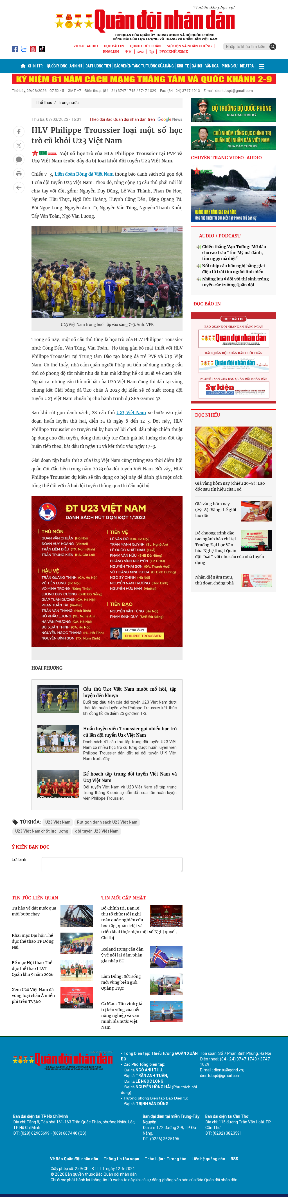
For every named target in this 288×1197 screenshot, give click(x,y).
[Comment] (18, 159)
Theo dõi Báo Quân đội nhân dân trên (122, 119)
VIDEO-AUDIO (85, 46)
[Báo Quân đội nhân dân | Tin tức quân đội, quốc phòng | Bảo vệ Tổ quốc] (144, 23)
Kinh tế (183, 66)
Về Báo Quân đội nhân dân (74, 1158)
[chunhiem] (233, 138)
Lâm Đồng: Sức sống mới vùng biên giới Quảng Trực (121, 982)
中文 (128, 51)
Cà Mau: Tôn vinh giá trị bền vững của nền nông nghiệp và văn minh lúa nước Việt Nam (121, 1015)
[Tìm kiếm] (272, 46)
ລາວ (141, 51)
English (111, 51)
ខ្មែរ (152, 51)
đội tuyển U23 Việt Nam (96, 831)
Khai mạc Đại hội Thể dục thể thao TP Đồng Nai (33, 941)
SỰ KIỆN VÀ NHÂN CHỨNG (189, 46)
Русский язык (173, 51)
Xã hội (197, 66)
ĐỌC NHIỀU (207, 415)
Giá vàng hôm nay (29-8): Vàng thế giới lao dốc (215, 509)
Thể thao (44, 102)
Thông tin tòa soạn (121, 1158)
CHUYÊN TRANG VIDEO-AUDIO (226, 157)
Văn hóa (211, 66)
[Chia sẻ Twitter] (18, 145)
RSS (234, 1158)
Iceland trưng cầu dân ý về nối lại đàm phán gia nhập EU (122, 955)
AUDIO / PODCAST (219, 236)
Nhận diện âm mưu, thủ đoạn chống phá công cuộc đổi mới (214, 583)
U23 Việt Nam (131, 412)
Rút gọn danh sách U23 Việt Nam (107, 822)
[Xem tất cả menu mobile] (261, 66)
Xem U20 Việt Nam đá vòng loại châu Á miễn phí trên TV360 (33, 995)
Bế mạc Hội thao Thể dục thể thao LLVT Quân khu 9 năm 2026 (32, 968)
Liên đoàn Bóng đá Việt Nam (84, 174)
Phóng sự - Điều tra (237, 66)
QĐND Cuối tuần (145, 46)
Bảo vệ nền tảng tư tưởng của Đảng (144, 66)
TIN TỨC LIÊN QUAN (35, 898)
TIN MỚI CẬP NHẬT (123, 898)
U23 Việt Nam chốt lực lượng (41, 831)
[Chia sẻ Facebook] (18, 131)
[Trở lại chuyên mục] (18, 187)
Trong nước (68, 102)
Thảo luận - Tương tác (165, 1158)
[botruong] (233, 110)
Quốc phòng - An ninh (64, 66)
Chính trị (35, 66)
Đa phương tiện (98, 66)
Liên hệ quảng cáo (208, 1158)
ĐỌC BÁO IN (114, 46)
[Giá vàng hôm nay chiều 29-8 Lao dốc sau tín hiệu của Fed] (233, 452)
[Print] (18, 173)
